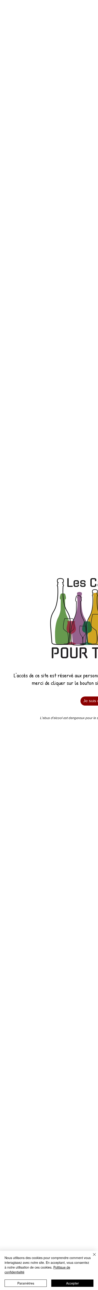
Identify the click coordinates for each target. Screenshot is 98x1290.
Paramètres (25, 1283)
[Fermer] (91, 1257)
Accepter (72, 1283)
